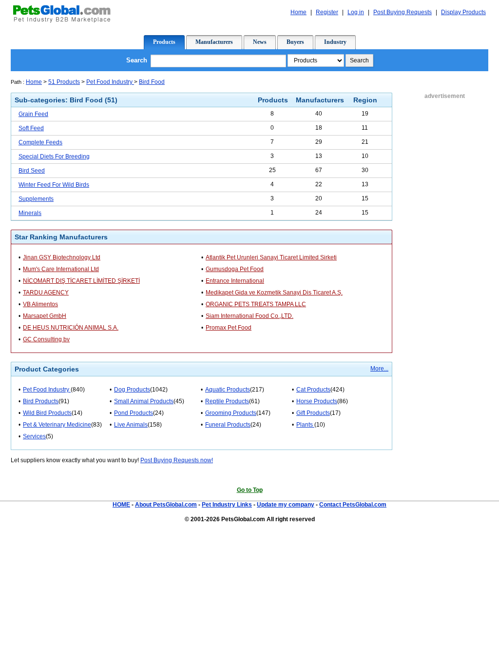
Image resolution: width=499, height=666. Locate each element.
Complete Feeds (40, 142)
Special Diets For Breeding (54, 156)
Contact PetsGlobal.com (352, 504)
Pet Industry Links (227, 504)
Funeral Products (227, 424)
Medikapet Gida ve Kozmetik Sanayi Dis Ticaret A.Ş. (274, 292)
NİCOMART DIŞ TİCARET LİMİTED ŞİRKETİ (81, 280)
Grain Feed (33, 114)
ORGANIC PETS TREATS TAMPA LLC (256, 304)
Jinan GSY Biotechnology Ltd (61, 257)
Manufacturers (214, 42)
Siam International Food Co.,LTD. (249, 316)
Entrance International (235, 280)
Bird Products (40, 401)
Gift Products (313, 413)
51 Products (64, 81)
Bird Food (152, 81)
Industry (335, 42)
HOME (121, 504)
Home (34, 81)
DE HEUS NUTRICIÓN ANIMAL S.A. (70, 327)
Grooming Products (230, 413)
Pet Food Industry (110, 81)
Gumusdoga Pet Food (235, 269)
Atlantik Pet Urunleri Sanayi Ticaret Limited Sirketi (271, 257)
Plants (305, 424)
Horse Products (316, 401)
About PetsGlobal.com (166, 504)
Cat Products (313, 389)
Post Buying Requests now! (176, 460)
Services (34, 436)
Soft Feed (31, 128)
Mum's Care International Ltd (61, 269)
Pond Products (133, 413)
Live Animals (131, 424)
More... (379, 368)
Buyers (295, 42)
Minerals (30, 213)
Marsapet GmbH (44, 316)
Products (164, 42)
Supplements (36, 199)
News (260, 42)
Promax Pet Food (228, 327)
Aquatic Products (227, 389)
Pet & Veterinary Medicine (57, 424)
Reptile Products (227, 401)
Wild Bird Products (47, 413)
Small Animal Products (143, 401)
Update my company (285, 504)
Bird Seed (32, 170)
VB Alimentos (40, 304)
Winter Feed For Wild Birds (54, 184)
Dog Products (132, 389)
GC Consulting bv (46, 339)
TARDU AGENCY (46, 292)
